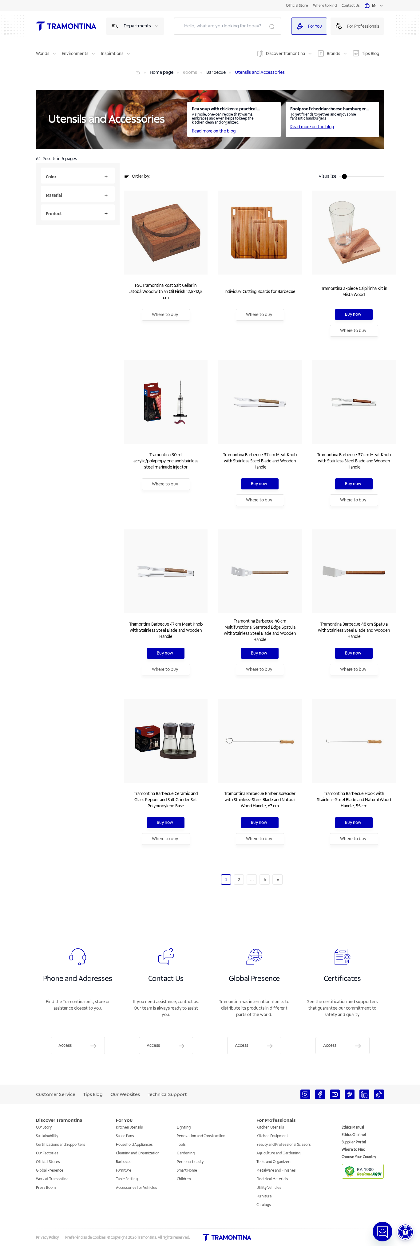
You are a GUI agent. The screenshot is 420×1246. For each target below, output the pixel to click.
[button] (405, 1232)
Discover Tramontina (285, 53)
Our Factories (47, 1153)
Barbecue (124, 1162)
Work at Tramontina (52, 1179)
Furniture (123, 1171)
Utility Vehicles (268, 1188)
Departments (137, 26)
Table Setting (127, 1179)
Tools (181, 1145)
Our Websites (125, 1094)
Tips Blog (370, 53)
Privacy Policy (47, 1238)
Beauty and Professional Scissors (283, 1145)
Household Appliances (134, 1145)
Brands (333, 53)
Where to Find (325, 6)
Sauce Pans (125, 1136)
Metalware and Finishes (276, 1171)
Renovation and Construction (201, 1136)
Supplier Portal (354, 1142)
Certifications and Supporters (60, 1145)
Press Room (46, 1188)
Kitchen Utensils (270, 1127)
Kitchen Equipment (272, 1136)
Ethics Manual (353, 1127)
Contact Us (351, 6)
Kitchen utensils (129, 1127)
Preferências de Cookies (85, 1238)
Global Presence (49, 1171)
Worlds (42, 53)
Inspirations (112, 53)
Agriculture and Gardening (278, 1153)
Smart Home (187, 1171)
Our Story (44, 1127)
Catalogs (263, 1205)
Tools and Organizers (273, 1162)
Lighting (184, 1127)
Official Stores (48, 1162)
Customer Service (55, 1094)
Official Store (297, 6)
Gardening (186, 1153)
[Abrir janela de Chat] (382, 1231)
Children (184, 1179)
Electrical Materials (272, 1179)
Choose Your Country (359, 1157)
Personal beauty (190, 1162)
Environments (75, 53)
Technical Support (167, 1094)
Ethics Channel (354, 1135)
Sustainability (47, 1136)
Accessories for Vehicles (136, 1188)
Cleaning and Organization (138, 1153)
